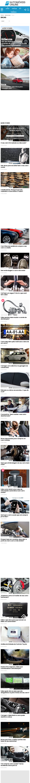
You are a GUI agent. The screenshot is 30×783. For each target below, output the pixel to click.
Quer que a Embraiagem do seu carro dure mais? (15, 463)
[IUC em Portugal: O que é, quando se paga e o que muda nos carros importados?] (15, 36)
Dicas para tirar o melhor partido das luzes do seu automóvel (13, 740)
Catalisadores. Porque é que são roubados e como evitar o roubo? (12, 190)
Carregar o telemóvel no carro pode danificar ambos (13, 716)
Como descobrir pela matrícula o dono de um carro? (15, 342)
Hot (20, 8)
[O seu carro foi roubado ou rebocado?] (15, 133)
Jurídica (9, 39)
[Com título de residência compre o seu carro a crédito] (15, 237)
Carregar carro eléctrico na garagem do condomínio (14, 366)
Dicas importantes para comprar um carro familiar (13, 439)
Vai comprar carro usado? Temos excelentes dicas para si (12, 764)
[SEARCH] (28, 10)
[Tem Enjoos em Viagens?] (15, 58)
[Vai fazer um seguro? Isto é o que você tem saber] (15, 283)
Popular (14, 8)
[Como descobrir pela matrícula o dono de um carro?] (15, 332)
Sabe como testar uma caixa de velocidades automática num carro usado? (13, 490)
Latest (8, 8)
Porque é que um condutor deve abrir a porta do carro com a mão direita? (14, 540)
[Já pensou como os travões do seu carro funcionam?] (15, 586)
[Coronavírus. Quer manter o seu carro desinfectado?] (15, 405)
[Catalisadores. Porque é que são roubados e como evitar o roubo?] (15, 180)
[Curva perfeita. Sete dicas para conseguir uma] (15, 79)
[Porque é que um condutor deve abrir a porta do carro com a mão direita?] (15, 530)
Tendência (13, 12)
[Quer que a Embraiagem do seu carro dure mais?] (15, 453)
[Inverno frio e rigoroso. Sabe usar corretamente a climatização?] (15, 657)
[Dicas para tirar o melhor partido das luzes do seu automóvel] (15, 730)
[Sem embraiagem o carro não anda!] (15, 261)
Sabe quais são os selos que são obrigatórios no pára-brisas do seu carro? (15, 692)
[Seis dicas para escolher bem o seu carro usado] (15, 156)
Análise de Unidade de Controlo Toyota (14, 644)
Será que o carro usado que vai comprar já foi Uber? (14, 516)
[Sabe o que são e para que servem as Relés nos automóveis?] (15, 610)
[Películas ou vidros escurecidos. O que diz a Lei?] (15, 380)
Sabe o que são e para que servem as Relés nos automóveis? (13, 620)
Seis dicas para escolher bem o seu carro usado (14, 166)
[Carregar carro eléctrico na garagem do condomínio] (15, 356)
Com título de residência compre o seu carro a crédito (14, 247)
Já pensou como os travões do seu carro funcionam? (14, 596)
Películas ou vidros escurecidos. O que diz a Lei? (15, 391)
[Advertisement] (15, 105)
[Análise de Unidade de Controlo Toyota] (15, 634)
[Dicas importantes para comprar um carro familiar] (15, 429)
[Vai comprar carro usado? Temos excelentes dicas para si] (15, 754)
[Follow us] (25, 10)
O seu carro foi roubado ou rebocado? (13, 143)
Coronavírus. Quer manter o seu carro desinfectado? (13, 415)
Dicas (3, 39)
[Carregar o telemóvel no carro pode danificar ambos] (15, 706)
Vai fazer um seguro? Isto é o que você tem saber (14, 294)
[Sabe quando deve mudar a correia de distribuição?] (15, 308)
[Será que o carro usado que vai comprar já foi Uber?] (15, 505)
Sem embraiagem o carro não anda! (13, 270)
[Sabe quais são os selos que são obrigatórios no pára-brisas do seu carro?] (15, 681)
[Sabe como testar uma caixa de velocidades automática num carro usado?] (15, 478)
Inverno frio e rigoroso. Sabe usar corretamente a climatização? (12, 667)
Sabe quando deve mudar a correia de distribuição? (14, 318)
